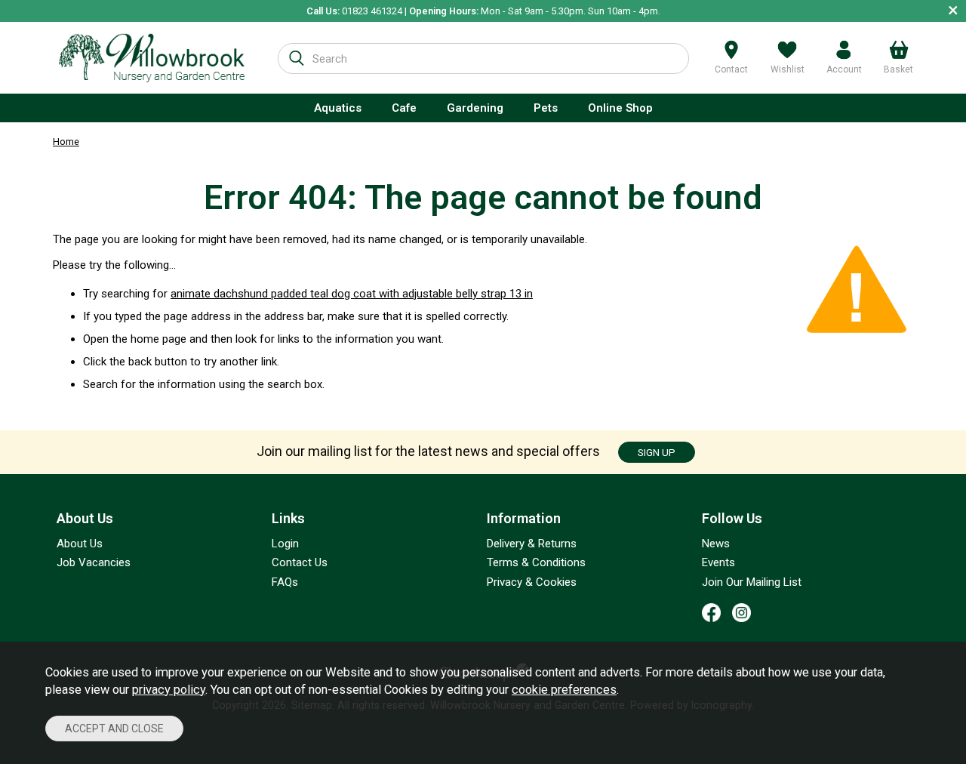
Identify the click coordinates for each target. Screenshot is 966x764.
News (716, 543)
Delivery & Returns (532, 543)
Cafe (404, 108)
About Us (80, 543)
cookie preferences (564, 689)
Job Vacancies (94, 562)
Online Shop (620, 108)
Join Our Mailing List (751, 582)
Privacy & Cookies (532, 582)
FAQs (285, 582)
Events (718, 562)
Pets (546, 108)
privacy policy (168, 689)
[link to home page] (152, 57)
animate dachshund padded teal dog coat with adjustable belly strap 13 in (352, 293)
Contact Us (300, 562)
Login (285, 543)
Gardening (475, 108)
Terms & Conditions (536, 562)
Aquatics (337, 108)
